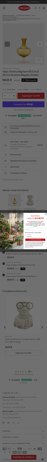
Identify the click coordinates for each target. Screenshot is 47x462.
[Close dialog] (45, 214)
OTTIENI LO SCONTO (35, 239)
